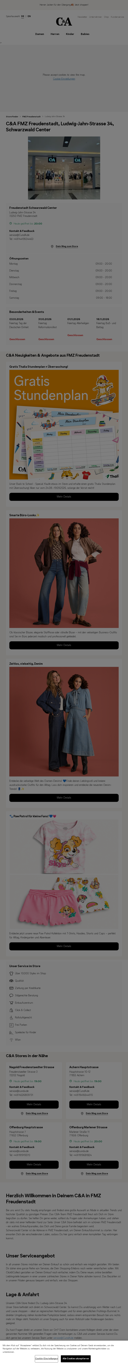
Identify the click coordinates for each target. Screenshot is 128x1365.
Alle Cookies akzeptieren (76, 1359)
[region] (64, 1353)
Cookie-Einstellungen (46, 1359)
